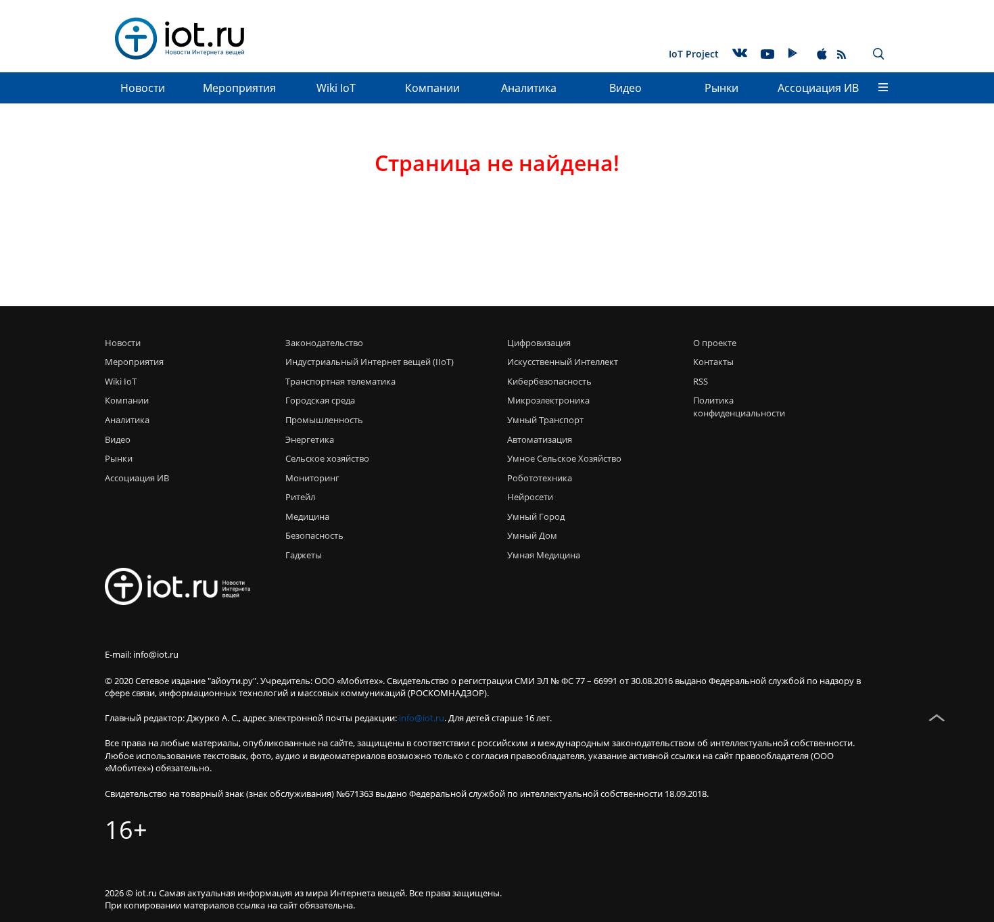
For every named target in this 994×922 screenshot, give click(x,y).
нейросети (530, 497)
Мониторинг (312, 478)
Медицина (307, 516)
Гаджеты (303, 555)
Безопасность (314, 535)
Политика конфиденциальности (735, 406)
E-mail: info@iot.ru (142, 654)
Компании (432, 87)
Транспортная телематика (340, 381)
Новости (142, 87)
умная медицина (543, 555)
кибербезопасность (549, 381)
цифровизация (539, 343)
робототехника (539, 478)
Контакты (713, 362)
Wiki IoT (336, 87)
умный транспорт (545, 420)
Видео (625, 87)
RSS (700, 381)
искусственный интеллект (562, 362)
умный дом (532, 535)
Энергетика (309, 439)
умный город (536, 516)
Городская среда (320, 400)
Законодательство (324, 343)
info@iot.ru (421, 718)
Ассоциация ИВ (818, 87)
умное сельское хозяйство (564, 458)
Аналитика (529, 87)
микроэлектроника (548, 400)
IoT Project (694, 53)
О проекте (714, 343)
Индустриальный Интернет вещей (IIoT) (369, 362)
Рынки (721, 87)
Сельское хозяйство (327, 458)
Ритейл (300, 497)
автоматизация (539, 439)
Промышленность (324, 420)
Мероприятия (239, 87)
